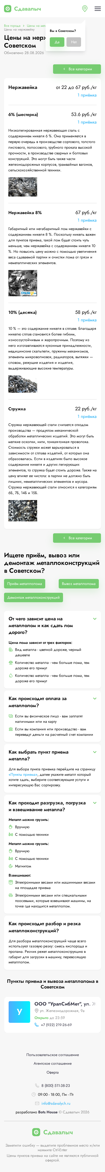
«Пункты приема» (23, 774)
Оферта (53, 1072)
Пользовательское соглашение (52, 1055)
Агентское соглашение (53, 1063)
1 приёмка (87, 95)
